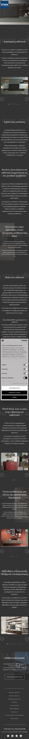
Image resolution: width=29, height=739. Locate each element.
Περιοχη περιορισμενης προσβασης (14, 715)
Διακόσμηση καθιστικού (14, 699)
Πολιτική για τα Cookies (12, 731)
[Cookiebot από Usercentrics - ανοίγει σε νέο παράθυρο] (21, 340)
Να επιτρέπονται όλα (14, 388)
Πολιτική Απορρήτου (23, 731)
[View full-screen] (26, 78)
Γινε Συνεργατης (14, 705)
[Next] (26, 98)
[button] (21, 4)
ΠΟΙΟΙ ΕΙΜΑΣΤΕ (14, 708)
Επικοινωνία (14, 712)
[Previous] (2, 98)
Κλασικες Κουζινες (14, 695)
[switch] (25, 369)
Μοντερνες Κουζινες (14, 692)
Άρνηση (14, 397)
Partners (14, 702)
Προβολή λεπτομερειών (19, 383)
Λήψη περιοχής (15, 718)
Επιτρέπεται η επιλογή (14, 392)
